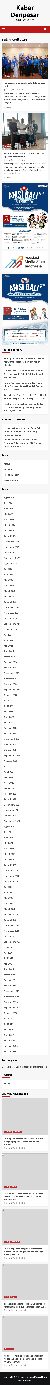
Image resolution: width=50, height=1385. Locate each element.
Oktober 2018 (11, 1002)
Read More (8, 107)
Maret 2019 (9, 974)
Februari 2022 (11, 793)
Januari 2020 (10, 920)
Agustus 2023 (11, 695)
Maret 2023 (9, 722)
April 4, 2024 (17, 160)
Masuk (7, 464)
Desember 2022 (11, 739)
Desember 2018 (11, 991)
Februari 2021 (11, 859)
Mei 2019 (8, 963)
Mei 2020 (8, 898)
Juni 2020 (8, 892)
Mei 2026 (8, 514)
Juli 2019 (8, 952)
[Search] (45, 29)
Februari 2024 (11, 662)
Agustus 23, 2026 (18, 1203)
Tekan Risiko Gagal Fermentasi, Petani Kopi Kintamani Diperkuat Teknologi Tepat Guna (25, 397)
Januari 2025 (10, 602)
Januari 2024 (10, 667)
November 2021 (11, 810)
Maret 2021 (9, 854)
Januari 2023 (10, 733)
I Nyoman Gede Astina (14, 428)
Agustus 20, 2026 (18, 1258)
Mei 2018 (8, 1029)
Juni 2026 (8, 508)
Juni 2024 (8, 640)
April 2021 (9, 848)
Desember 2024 (11, 607)
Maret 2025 (9, 591)
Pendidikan (15, 1242)
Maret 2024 (9, 656)
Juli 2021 (8, 832)
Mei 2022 (8, 777)
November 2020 (11, 876)
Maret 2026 (9, 525)
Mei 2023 (8, 711)
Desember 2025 (11, 541)
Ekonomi (8, 1132)
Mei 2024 (8, 645)
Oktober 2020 (11, 881)
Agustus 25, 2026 (18, 1148)
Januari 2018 (10, 1051)
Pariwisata (17, 1132)
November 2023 (11, 678)
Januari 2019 (10, 985)
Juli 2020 (8, 887)
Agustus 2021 (11, 826)
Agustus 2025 (11, 563)
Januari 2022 (10, 799)
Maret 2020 (9, 909)
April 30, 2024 (17, 90)
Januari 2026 (10, 536)
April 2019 (9, 969)
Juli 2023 (8, 700)
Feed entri (9, 469)
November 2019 (11, 931)
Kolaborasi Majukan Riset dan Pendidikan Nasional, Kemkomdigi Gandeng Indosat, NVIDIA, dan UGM (24, 407)
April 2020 (9, 903)
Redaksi (7, 1083)
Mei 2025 (8, 580)
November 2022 (11, 744)
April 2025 (9, 585)
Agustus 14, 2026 (18, 1365)
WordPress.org (11, 480)
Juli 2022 (8, 766)
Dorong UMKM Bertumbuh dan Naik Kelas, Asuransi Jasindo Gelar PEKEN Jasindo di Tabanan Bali (24, 374)
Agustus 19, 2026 (18, 1310)
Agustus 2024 (11, 629)
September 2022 (12, 755)
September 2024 (12, 623)
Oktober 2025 (11, 552)
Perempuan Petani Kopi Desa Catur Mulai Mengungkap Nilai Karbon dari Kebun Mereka (24, 361)
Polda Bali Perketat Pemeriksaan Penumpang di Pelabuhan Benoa (22, 431)
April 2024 (9, 651)
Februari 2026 (11, 530)
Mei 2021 (8, 843)
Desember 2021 (11, 804)
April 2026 (9, 519)
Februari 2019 (11, 980)
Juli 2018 (8, 1018)
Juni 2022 (8, 772)
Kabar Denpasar (25, 11)
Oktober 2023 (11, 684)
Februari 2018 (11, 1046)
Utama (7, 76)
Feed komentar (11, 474)
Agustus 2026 (11, 497)
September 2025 (12, 558)
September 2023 (12, 689)
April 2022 (9, 782)
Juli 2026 (8, 503)
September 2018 (12, 1007)
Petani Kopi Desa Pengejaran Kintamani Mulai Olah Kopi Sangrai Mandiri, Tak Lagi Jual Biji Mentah (23, 386)
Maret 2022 (9, 788)
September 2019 (12, 941)
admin (8, 90)
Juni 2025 (8, 574)
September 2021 (12, 821)
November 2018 (11, 996)
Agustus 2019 (11, 947)
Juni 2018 (8, 1024)
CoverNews (41, 1376)
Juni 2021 (8, 837)
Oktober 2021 (11, 815)
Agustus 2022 (11, 761)
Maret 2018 (9, 1040)
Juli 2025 (8, 569)
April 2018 (9, 1035)
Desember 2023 (11, 673)
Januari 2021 (10, 865)
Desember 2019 (11, 925)
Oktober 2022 (11, 750)
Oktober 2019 (11, 936)
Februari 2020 (11, 914)
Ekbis (7, 1187)
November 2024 (11, 613)
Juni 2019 (8, 958)
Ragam (13, 1187)
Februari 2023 (11, 728)
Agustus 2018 (11, 1013)
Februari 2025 (11, 596)
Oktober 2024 (11, 618)
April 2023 (9, 717)
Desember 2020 (11, 870)
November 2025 (11, 547)
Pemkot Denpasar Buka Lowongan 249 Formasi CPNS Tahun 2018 (22, 443)
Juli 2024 (8, 634)
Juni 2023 (8, 706)
